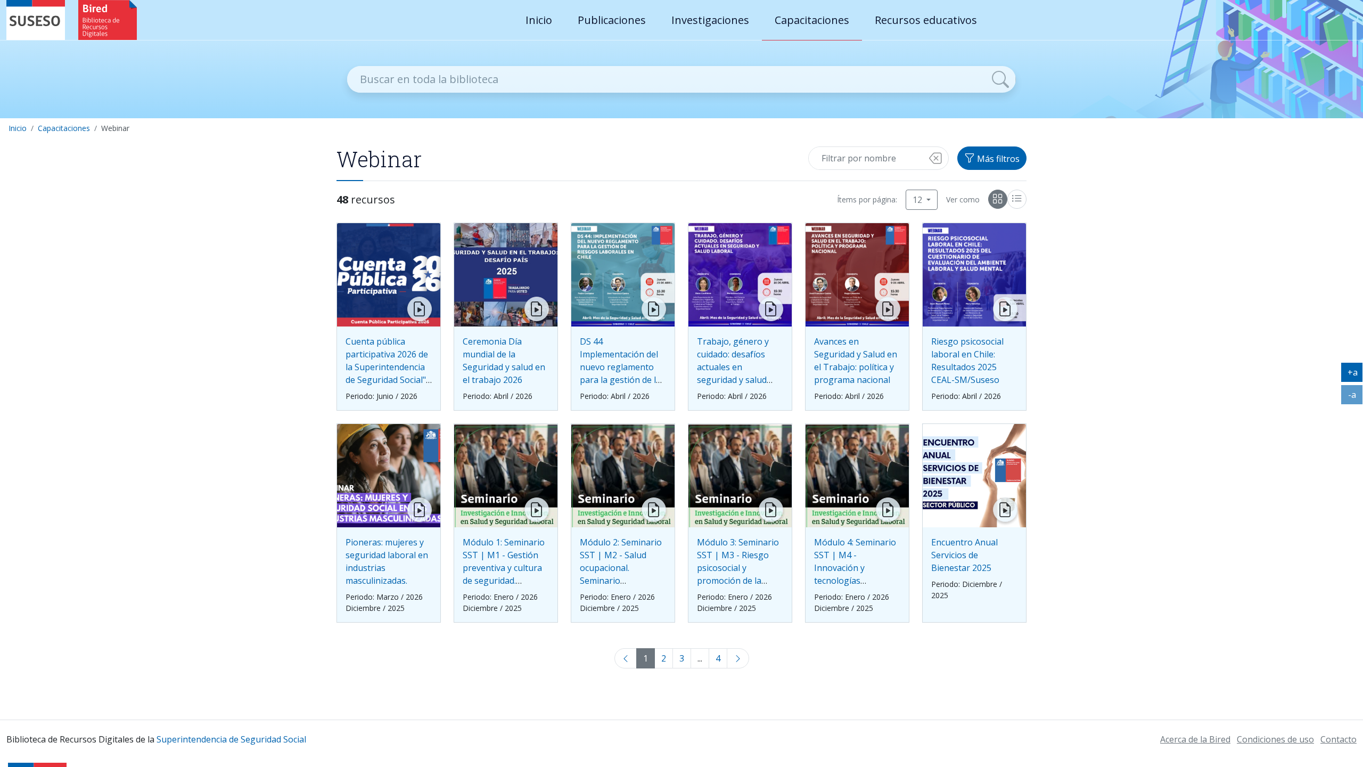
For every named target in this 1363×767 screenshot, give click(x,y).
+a (1355, 374)
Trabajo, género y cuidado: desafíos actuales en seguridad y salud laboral (733, 367)
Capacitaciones (812, 20)
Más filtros (997, 159)
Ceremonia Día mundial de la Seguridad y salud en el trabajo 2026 (504, 361)
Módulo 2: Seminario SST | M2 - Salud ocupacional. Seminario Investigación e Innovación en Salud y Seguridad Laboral (621, 580)
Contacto (1338, 739)
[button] (935, 158)
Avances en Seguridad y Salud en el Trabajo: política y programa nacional (855, 361)
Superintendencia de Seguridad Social (231, 739)
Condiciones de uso (1275, 739)
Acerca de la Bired (1195, 739)
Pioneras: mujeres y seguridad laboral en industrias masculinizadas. (387, 561)
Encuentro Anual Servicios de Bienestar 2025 (964, 555)
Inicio (539, 20)
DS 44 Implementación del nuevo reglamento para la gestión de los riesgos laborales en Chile (623, 373)
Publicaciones (612, 20)
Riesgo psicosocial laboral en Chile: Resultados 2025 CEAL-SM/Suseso (967, 361)
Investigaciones (710, 20)
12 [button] (918, 200)
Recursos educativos (926, 20)
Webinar (115, 128)
